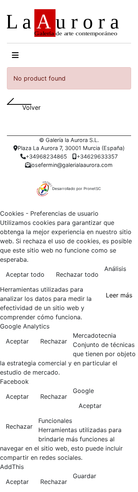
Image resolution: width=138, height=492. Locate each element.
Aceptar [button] (17, 341)
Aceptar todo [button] (25, 274)
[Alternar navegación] (15, 55)
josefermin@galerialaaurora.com (71, 165)
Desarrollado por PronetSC (76, 188)
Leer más (119, 295)
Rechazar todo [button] (77, 274)
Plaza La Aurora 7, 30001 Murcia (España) (71, 148)
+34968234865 (46, 156)
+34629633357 (97, 156)
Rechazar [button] (53, 341)
